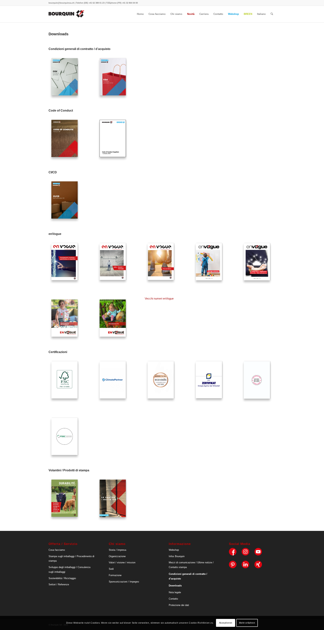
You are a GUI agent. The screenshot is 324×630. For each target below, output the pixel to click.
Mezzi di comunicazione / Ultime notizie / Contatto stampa (191, 565)
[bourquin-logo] (67, 14)
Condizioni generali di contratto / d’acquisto (188, 576)
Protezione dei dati (179, 605)
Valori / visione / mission (122, 562)
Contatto (173, 598)
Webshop (174, 550)
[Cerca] (271, 14)
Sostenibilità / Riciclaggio (62, 578)
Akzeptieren (225, 623)
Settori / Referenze (59, 584)
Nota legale (175, 592)
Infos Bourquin (176, 556)
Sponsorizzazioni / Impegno (124, 581)
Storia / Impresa (117, 550)
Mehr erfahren (247, 623)
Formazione (115, 575)
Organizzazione (117, 556)
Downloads (175, 585)
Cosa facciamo (57, 550)
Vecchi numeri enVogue (159, 298)
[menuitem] (140, 14)
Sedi (111, 568)
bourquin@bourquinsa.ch (61, 3)
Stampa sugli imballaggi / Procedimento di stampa (71, 558)
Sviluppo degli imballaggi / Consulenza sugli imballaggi (69, 569)
